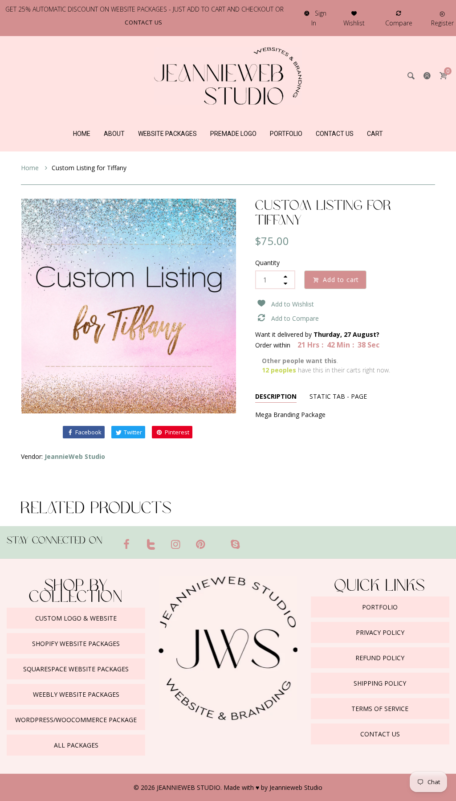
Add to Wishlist (292, 304)
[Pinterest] (201, 544)
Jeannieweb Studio (295, 787)
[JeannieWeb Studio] (227, 75)
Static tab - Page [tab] (338, 396)
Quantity (267, 262)
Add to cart (341, 279)
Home (31, 167)
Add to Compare (295, 318)
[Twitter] (151, 544)
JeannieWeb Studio (75, 456)
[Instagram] (176, 544)
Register (442, 23)
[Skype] (235, 544)
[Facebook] (126, 544)
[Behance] (252, 540)
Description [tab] (276, 396)
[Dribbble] (217, 540)
